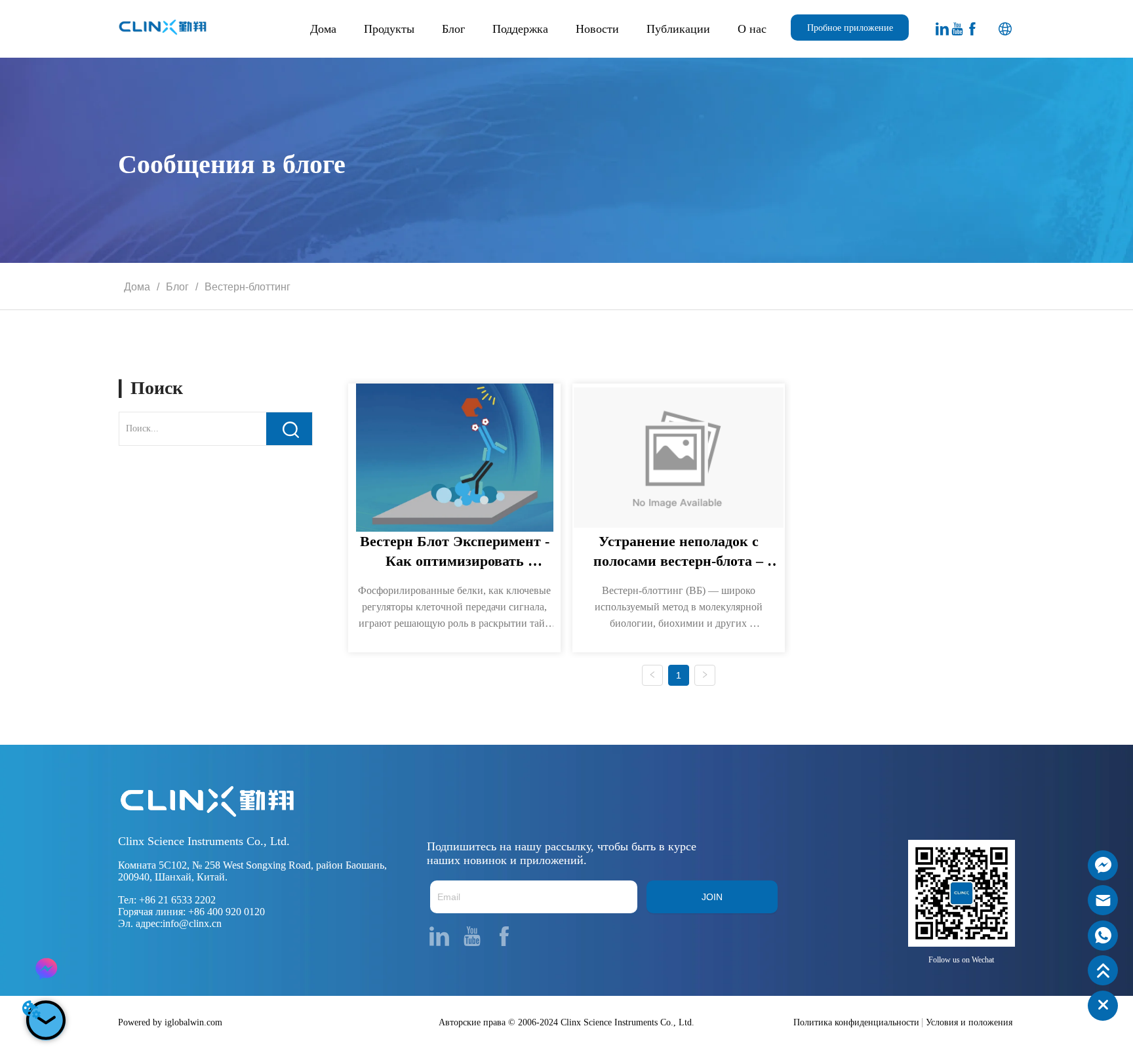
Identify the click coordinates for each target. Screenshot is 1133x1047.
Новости (597, 28)
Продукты (389, 28)
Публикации (678, 28)
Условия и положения (969, 1022)
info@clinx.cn (192, 923)
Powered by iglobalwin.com (170, 1022)
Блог (453, 28)
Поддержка (520, 28)
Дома (323, 28)
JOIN (712, 897)
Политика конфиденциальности (856, 1022)
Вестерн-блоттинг (247, 286)
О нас (752, 28)
